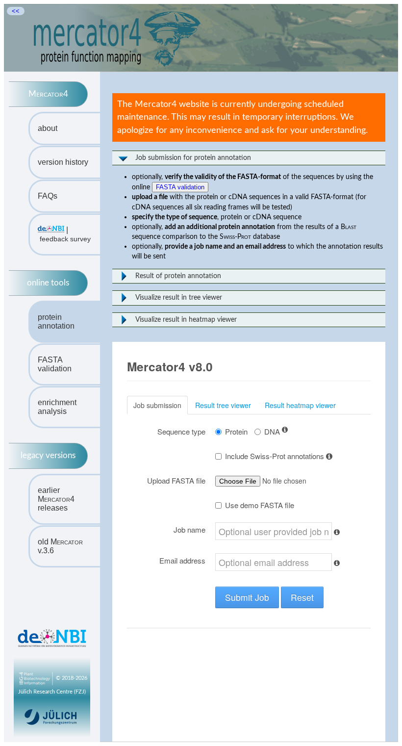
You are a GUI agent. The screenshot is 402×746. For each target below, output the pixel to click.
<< (16, 11)
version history (63, 162)
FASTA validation (55, 364)
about (47, 128)
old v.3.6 (60, 546)
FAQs (47, 196)
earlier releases (56, 499)
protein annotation (56, 321)
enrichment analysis (57, 406)
